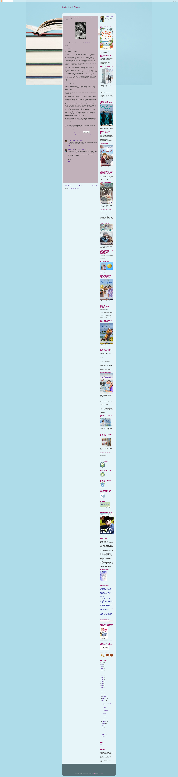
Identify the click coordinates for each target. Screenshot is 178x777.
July (103, 725)
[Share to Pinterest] (89, 132)
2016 (102, 681)
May (103, 729)
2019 (102, 675)
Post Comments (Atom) (74, 188)
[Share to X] (86, 132)
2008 (102, 739)
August (103, 723)
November (104, 698)
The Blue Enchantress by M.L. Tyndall (107, 709)
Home (80, 185)
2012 (102, 689)
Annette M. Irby (71, 149)
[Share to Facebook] (87, 132)
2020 (102, 674)
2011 (102, 691)
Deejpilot (93, 773)
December (104, 696)
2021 (102, 672)
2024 (102, 666)
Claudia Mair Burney (89, 42)
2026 (102, 662)
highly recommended (80, 134)
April (103, 730)
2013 (102, 687)
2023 (102, 668)
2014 (102, 685)
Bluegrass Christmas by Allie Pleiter (107, 715)
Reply (69, 145)
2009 (102, 694)
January (104, 736)
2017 (102, 679)
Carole (69, 140)
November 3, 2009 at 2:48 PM (77, 140)
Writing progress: (103, 455)
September (104, 721)
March (103, 732)
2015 (102, 683)
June (103, 727)
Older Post (94, 185)
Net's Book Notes (71, 6)
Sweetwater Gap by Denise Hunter (107, 706)
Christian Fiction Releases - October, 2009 (107, 718)
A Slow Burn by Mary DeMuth (106, 712)
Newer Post (68, 185)
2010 (102, 693)
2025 (102, 664)
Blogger (101, 773)
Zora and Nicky (88, 134)
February (104, 734)
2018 (102, 677)
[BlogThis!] (85, 132)
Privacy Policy (102, 746)
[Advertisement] (81, 766)
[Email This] (83, 132)
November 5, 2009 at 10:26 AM (83, 149)
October (104, 700)
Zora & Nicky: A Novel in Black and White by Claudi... (107, 703)
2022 (102, 670)
